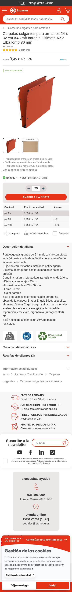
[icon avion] (64, 443)
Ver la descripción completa (20, 169)
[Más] (43, 188)
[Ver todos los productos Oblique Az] (63, 59)
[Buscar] (63, 18)
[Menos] (29, 188)
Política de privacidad (18, 575)
